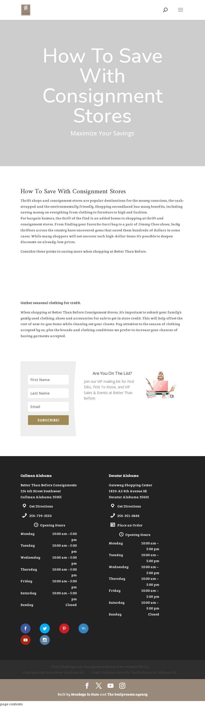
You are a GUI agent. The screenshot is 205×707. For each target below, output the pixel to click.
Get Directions (41, 506)
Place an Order (129, 525)
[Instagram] (122, 686)
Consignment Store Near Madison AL (54, 672)
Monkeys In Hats (85, 694)
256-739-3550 (40, 515)
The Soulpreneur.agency (127, 694)
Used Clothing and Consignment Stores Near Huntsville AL (100, 666)
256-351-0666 (128, 515)
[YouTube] (111, 686)
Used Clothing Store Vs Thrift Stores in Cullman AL (134, 672)
